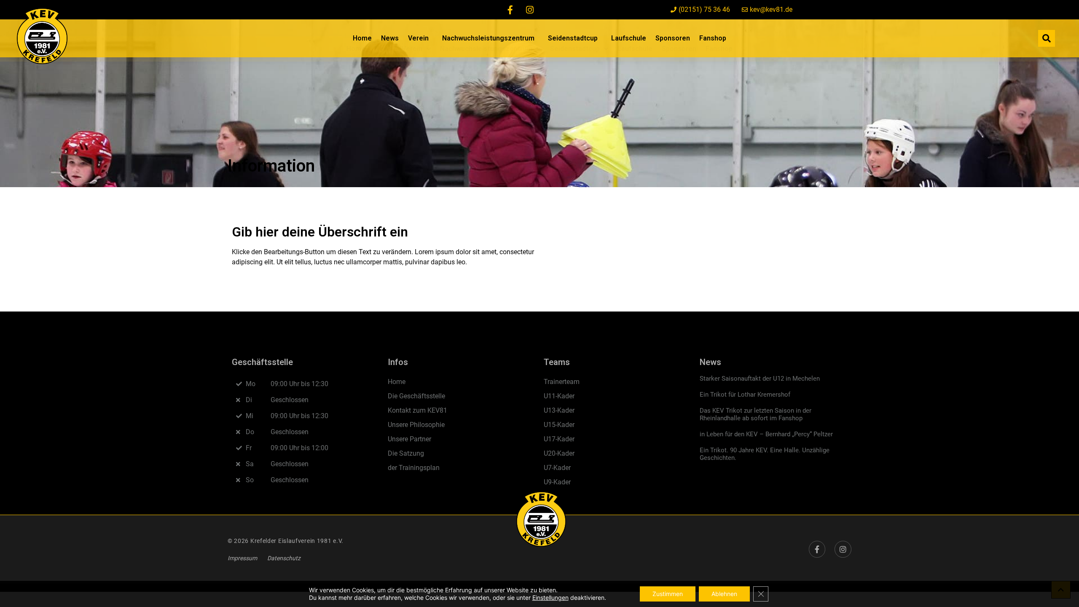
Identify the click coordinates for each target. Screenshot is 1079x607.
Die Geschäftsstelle (416, 396)
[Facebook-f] (510, 9)
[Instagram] (530, 9)
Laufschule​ (628, 38)
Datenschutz (284, 558)
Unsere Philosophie (416, 425)
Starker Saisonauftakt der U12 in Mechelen (760, 378)
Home (362, 38)
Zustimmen (667, 593)
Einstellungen (550, 597)
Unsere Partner (409, 439)
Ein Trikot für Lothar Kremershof (745, 394)
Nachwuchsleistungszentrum (488, 38)
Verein (418, 38)
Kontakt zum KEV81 (417, 410)
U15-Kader (559, 425)
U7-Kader (557, 468)
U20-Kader (559, 453)
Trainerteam (562, 382)
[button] (1046, 38)
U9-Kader (557, 482)
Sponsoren (672, 38)
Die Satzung (406, 453)
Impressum (242, 558)
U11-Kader (559, 396)
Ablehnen (724, 593)
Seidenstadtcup (573, 38)
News (390, 38)
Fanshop (712, 38)
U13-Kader (559, 410)
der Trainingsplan (414, 468)
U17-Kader (559, 439)
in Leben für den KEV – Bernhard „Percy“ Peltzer (766, 434)
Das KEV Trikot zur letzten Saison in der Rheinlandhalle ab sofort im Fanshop (755, 414)
